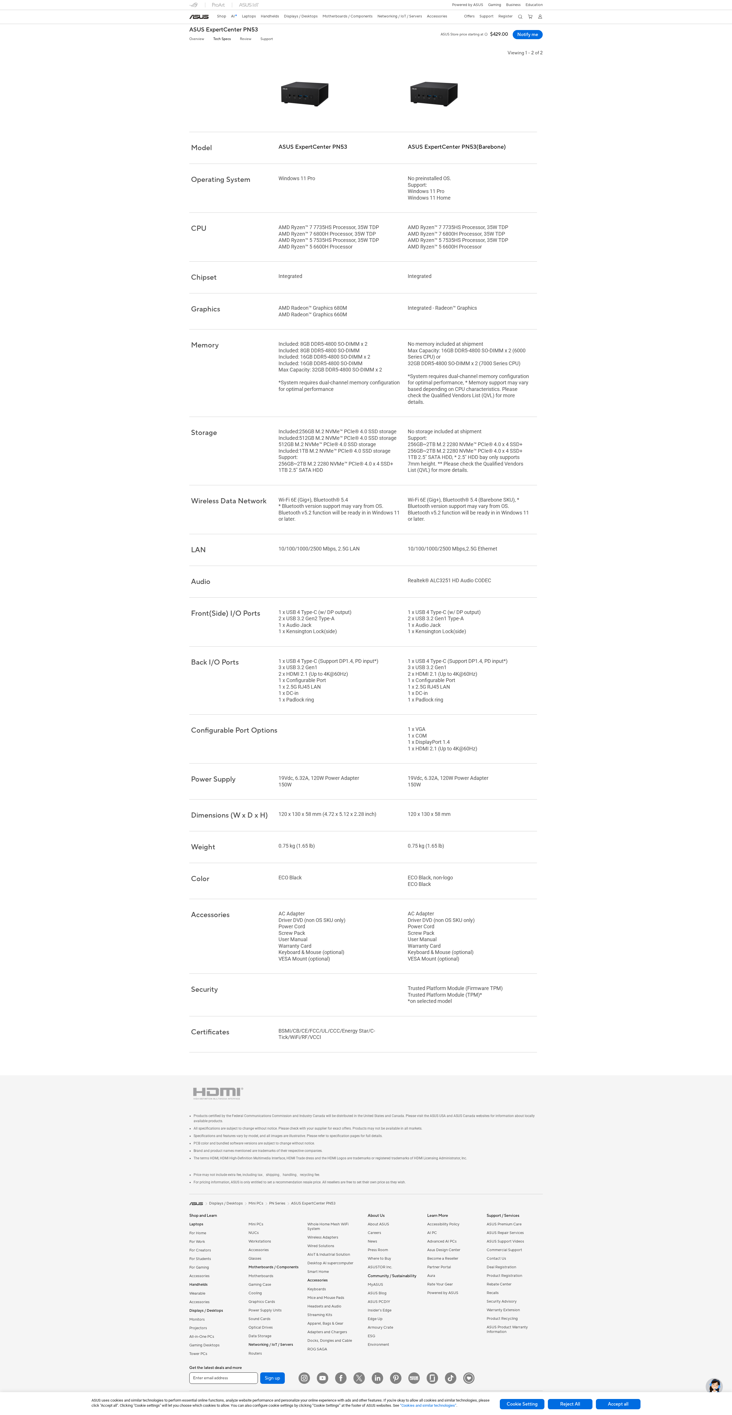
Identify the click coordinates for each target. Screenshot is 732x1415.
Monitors (197, 1319)
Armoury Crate (380, 1327)
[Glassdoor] (432, 1378)
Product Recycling (502, 1318)
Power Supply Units (265, 1310)
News (372, 1241)
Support (266, 39)
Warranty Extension (503, 1310)
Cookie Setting (522, 1404)
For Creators (200, 1250)
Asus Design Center (443, 1250)
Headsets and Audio (324, 1306)
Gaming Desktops (204, 1345)
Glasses (254, 1258)
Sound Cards (259, 1319)
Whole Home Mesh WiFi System (328, 1226)
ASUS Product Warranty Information (507, 1329)
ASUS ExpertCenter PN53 (223, 29)
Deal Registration (501, 1267)
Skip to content (193, 17)
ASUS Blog (377, 1293)
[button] (494, 5)
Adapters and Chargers (327, 1332)
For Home (197, 1233)
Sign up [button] (272, 1378)
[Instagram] (304, 1378)
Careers (374, 1233)
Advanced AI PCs (442, 1241)
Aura (431, 1275)
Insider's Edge (379, 1310)
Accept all (618, 1404)
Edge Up (375, 1319)
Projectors (198, 1328)
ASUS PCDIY (379, 1301)
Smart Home (318, 1271)
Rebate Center (499, 1284)
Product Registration (504, 1275)
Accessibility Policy (443, 1224)
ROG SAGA (317, 1349)
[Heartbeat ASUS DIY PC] (469, 1378)
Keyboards (316, 1289)
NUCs (253, 1233)
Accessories (199, 1276)
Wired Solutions (320, 1246)
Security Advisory (502, 1301)
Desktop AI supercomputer (330, 1263)
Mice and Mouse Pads (325, 1297)
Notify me (527, 34)
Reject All (570, 1404)
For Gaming (199, 1267)
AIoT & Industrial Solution (328, 1254)
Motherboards (260, 1276)
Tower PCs (198, 1354)
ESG (371, 1336)
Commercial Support (504, 1250)
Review (245, 39)
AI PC (432, 1233)
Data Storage (259, 1336)
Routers (255, 1353)
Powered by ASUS (467, 5)
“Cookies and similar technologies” (428, 1405)
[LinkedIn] (377, 1378)
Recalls (493, 1293)
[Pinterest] (395, 1378)
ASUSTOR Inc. (380, 1267)
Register (505, 16)
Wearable (197, 1293)
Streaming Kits (319, 1315)
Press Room (378, 1250)
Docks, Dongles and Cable (329, 1340)
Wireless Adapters (322, 1237)
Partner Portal (439, 1267)
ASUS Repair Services (505, 1233)
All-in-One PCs (201, 1336)
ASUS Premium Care (504, 1224)
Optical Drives (260, 1327)
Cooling (255, 1293)
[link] (199, 17)
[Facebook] (341, 1378)
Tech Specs (222, 39)
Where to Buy (379, 1258)
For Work (197, 1241)
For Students (200, 1259)
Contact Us (496, 1258)
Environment (378, 1344)
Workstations (259, 1241)
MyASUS (375, 1284)
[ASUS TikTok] (450, 1378)
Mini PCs (255, 1224)
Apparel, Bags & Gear (325, 1323)
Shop (221, 16)
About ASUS (378, 1224)
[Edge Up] (414, 1378)
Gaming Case (259, 1284)
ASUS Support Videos (505, 1241)
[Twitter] (359, 1378)
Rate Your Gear (440, 1284)
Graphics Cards (261, 1301)
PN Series (277, 1203)
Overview (196, 39)
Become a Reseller (442, 1258)
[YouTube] (322, 1378)
